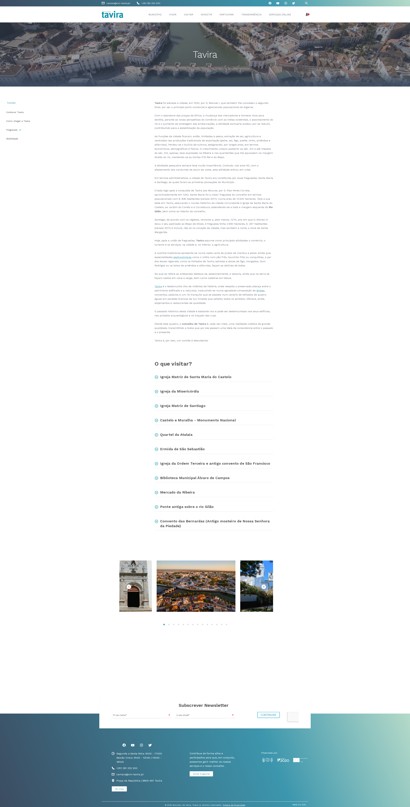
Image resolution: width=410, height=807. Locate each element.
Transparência (251, 14)
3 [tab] (174, 625)
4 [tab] (179, 625)
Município (155, 14)
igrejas (260, 290)
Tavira (158, 286)
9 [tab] (203, 625)
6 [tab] (189, 625)
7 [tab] (193, 625)
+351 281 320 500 (150, 3)
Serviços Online (280, 14)
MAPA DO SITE (299, 805)
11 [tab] (213, 625)
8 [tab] (198, 625)
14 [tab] (227, 625)
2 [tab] (169, 625)
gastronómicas (182, 257)
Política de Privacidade (234, 805)
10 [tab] (208, 625)
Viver (172, 14)
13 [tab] (222, 625)
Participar (227, 14)
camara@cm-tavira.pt (118, 3)
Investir (206, 14)
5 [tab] (184, 625)
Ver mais (119, 789)
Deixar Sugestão (201, 774)
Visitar (188, 14)
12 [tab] (217, 625)
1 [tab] (165, 625)
